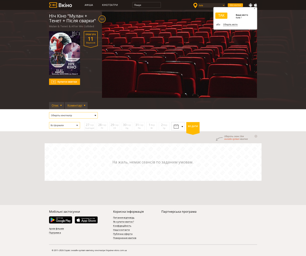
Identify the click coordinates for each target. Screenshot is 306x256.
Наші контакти (121, 230)
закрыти (256, 136)
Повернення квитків (124, 238)
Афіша (89, 5)
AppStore (255, 5)
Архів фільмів (56, 228)
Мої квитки (235, 5)
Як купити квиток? (123, 221)
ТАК (221, 15)
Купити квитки (67, 81)
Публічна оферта (122, 234)
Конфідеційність (122, 226)
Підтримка (55, 232)
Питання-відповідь (124, 217)
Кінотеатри (110, 5)
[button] (64, 125)
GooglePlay (250, 5)
